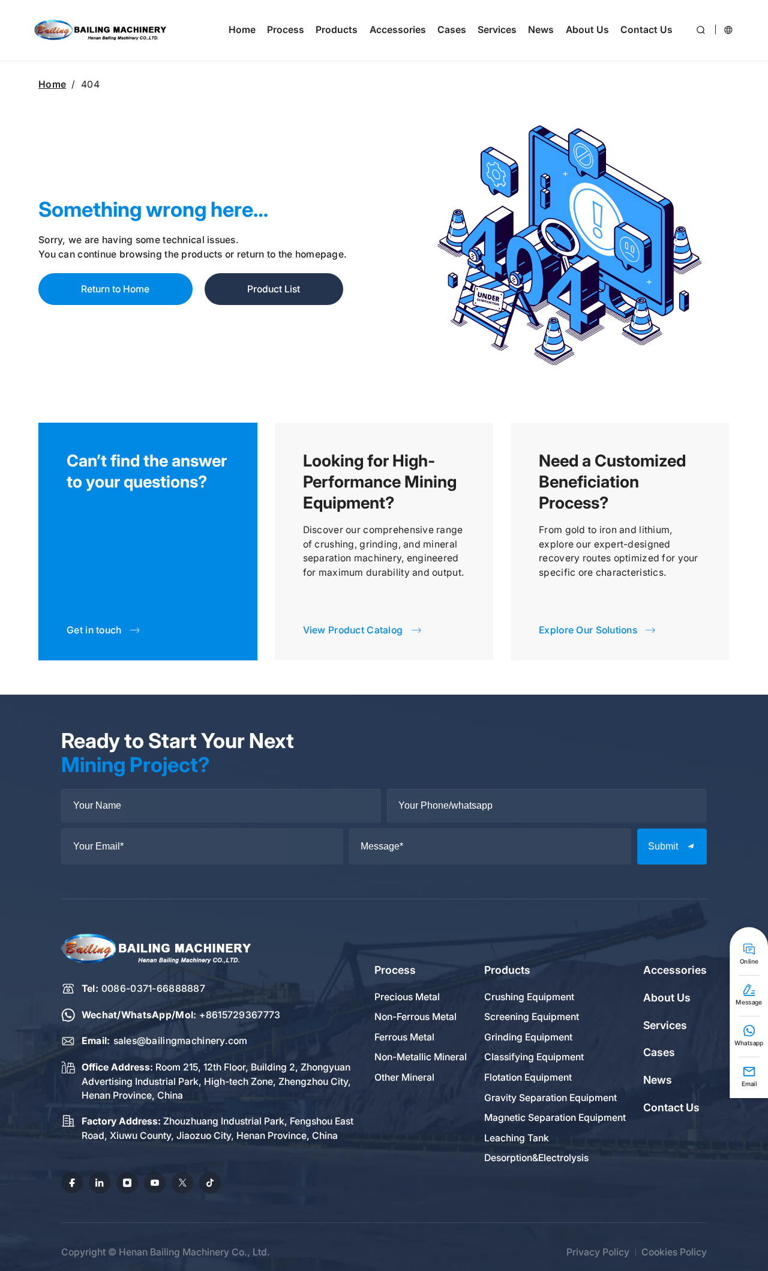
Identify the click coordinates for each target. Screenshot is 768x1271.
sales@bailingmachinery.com (180, 1040)
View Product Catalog (353, 630)
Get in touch (94, 630)
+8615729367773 (239, 1015)
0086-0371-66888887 (153, 988)
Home (52, 84)
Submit (663, 846)
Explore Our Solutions (588, 630)
